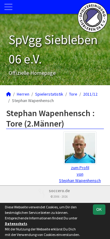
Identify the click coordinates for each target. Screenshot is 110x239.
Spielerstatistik (49, 94)
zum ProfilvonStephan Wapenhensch (80, 174)
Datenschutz (16, 223)
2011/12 (90, 94)
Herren (23, 94)
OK (99, 209)
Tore (73, 94)
